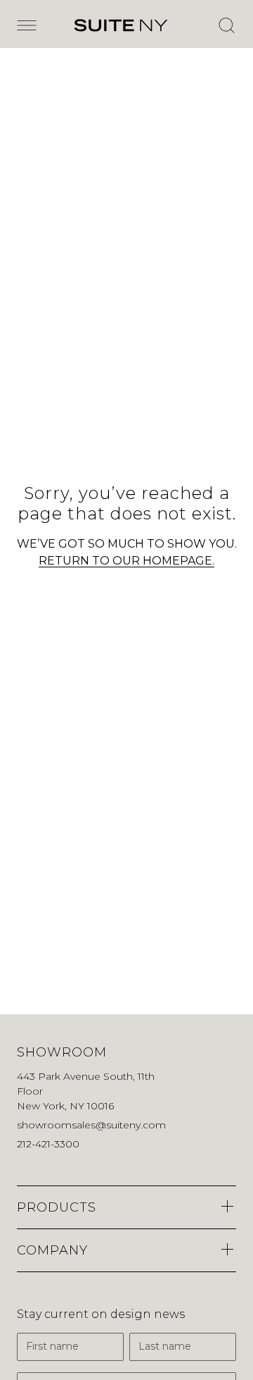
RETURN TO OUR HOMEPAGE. (126, 560)
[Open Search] (226, 25)
